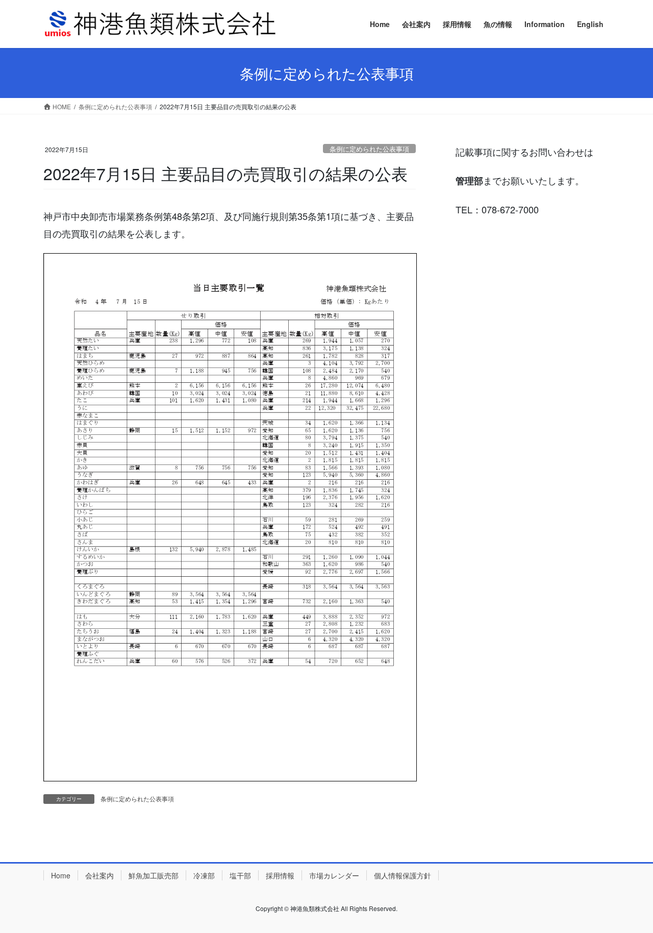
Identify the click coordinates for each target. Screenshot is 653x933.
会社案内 (99, 875)
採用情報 (280, 875)
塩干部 (240, 875)
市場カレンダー (334, 875)
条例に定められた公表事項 (369, 149)
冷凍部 (204, 875)
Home (60, 875)
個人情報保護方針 (402, 875)
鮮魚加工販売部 (154, 875)
